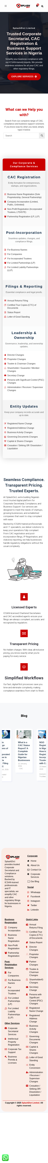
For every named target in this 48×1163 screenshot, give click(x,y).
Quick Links (32, 919)
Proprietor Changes (16, 359)
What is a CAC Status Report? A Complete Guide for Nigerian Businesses (24, 751)
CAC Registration (24, 177)
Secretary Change (16, 375)
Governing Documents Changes (22, 437)
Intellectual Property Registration (13, 1042)
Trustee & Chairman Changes (21, 363)
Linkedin (35, 910)
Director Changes (15, 355)
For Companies (14, 254)
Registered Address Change (20, 428)
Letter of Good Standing (18, 317)
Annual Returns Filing (17, 300)
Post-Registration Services (11, 965)
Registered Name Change (19, 423)
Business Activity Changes (20, 432)
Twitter (34, 905)
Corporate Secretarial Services (13, 1031)
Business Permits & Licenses (12, 1060)
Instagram (35, 901)
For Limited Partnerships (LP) (21, 263)
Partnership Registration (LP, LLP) (23, 216)
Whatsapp (35, 892)
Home (33, 861)
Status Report (13, 312)
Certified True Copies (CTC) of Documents (36, 935)
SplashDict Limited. (31, 1103)
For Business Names (17, 250)
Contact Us (36, 870)
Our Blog (35, 881)
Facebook (35, 896)
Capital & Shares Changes (20, 441)
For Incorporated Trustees (19, 258)
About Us (35, 865)
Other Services (12, 1023)
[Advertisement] (24, 820)
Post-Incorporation (24, 233)
